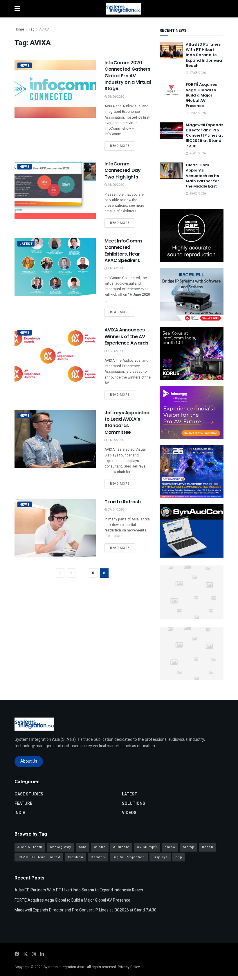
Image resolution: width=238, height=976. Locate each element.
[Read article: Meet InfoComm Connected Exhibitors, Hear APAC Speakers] (55, 267)
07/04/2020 (115, 510)
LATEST (129, 794)
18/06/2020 (115, 185)
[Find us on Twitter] (25, 954)
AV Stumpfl (147, 847)
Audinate (121, 847)
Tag (32, 29)
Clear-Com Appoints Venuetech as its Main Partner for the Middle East (202, 175)
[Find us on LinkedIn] (42, 954)
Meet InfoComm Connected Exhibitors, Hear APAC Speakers (123, 251)
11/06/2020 (115, 268)
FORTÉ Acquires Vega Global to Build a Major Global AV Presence (201, 95)
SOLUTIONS (133, 803)
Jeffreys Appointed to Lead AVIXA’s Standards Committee (126, 422)
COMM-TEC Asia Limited (38, 857)
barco (170, 847)
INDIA (20, 813)
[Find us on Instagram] (34, 954)
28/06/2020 (115, 97)
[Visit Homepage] (123, 9)
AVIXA (44, 29)
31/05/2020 (115, 440)
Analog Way (60, 847)
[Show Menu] (17, 8)
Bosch (207, 847)
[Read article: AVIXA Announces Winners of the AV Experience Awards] (55, 356)
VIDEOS (129, 813)
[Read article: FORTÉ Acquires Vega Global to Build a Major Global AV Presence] (171, 90)
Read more (122, 145)
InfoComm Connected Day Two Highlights (122, 170)
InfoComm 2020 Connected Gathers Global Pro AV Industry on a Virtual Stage (127, 75)
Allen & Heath (29, 847)
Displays (160, 857)
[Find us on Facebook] (17, 954)
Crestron (75, 857)
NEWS (24, 65)
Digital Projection (129, 857)
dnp (178, 857)
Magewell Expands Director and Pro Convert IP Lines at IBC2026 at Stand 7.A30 (204, 135)
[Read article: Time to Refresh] (55, 528)
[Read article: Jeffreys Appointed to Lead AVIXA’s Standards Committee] (55, 439)
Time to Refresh (122, 501)
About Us (28, 761)
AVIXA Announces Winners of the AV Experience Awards (126, 336)
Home (19, 29)
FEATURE (23, 803)
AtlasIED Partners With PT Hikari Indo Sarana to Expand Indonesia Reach (204, 55)
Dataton (98, 857)
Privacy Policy (129, 967)
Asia (82, 847)
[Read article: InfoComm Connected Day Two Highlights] (55, 190)
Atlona (100, 847)
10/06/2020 (115, 351)
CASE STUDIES (29, 794)
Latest (26, 243)
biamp (188, 847)
